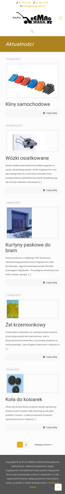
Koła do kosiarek (24, 399)
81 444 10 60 (42, 2)
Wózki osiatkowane (27, 158)
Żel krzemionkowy (26, 325)
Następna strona (43, 444)
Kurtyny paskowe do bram (28, 247)
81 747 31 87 (25, 2)
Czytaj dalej (51, 113)
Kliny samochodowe (28, 104)
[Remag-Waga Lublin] (32, 18)
